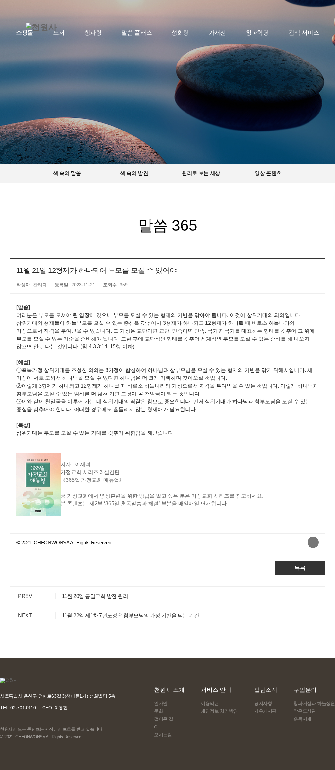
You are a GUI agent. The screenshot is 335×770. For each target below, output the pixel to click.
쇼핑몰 (24, 32)
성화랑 (180, 32)
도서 (59, 32)
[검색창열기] (303, 32)
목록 (300, 568)
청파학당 (257, 32)
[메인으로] (41, 27)
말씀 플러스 (136, 32)
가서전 (217, 32)
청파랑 (93, 32)
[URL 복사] (313, 542)
